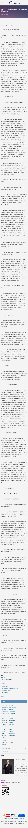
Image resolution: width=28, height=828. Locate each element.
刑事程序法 (11, 705)
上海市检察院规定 (12, 711)
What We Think (6, 748)
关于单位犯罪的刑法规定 (6, 690)
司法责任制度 (4, 722)
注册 (6, 679)
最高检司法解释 (12, 707)
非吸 (3, 733)
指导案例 (11, 722)
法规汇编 (4, 701)
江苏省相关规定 (5, 716)
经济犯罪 (4, 724)
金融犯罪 (11, 731)
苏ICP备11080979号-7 (8, 818)
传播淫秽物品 (12, 733)
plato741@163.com (22, 812)
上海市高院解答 (5, 711)
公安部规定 (4, 709)
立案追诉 (11, 716)
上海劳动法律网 (14, 810)
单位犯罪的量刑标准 (5, 686)
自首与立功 (4, 720)
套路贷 (10, 727)
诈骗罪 (10, 729)
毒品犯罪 (4, 735)
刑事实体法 (4, 705)
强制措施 (11, 718)
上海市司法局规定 (12, 713)
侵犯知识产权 (12, 735)
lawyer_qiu (5, 25)
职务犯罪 (4, 727)
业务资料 (4, 744)
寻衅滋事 (4, 729)
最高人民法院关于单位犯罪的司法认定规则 (9, 688)
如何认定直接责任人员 (5, 692)
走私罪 (3, 731)
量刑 (3, 718)
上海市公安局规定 (5, 713)
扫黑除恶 (4, 740)
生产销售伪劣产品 (5, 737)
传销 (10, 737)
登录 (3, 679)
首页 (2, 14)
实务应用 (11, 742)
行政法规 (11, 709)
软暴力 (10, 740)
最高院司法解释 (5, 707)
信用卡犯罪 (4, 742)
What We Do (5, 752)
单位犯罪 (6, 14)
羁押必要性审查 (12, 720)
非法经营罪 (11, 724)
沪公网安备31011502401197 (19, 818)
